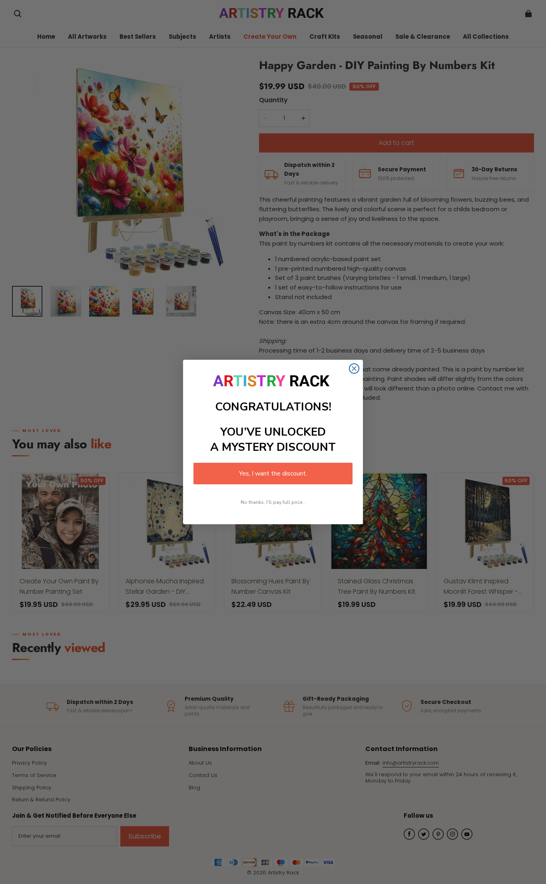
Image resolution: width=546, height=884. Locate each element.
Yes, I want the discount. (273, 473)
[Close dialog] (354, 368)
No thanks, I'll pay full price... (273, 502)
